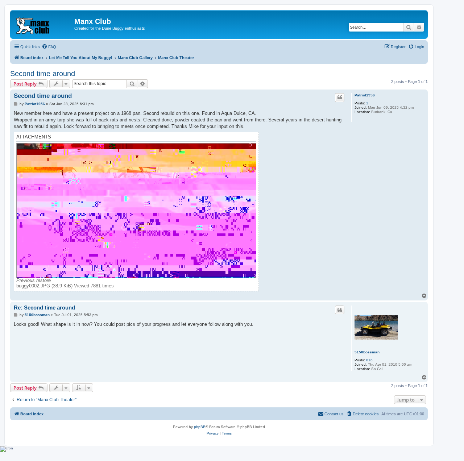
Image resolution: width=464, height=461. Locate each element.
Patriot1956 (365, 95)
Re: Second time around (44, 307)
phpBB (200, 427)
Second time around (42, 74)
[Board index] (43, 23)
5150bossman (367, 352)
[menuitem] (49, 46)
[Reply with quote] (339, 97)
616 (369, 360)
